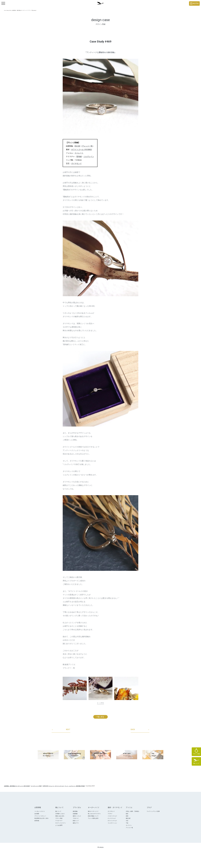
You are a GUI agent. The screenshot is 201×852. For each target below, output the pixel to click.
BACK (140, 729)
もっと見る (100, 703)
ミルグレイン (88, 156)
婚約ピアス (76, 823)
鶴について (58, 811)
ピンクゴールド (112, 818)
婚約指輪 (75, 811)
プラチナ (110, 813)
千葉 (127, 823)
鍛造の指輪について (93, 816)
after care (127, 754)
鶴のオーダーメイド (93, 811)
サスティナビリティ (60, 823)
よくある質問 (58, 825)
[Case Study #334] (101, 688)
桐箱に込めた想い (60, 816)
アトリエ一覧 (129, 827)
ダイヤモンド (76, 163)
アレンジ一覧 (87, 146)
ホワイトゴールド (112, 820)
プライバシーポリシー (40, 816)
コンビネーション (112, 823)
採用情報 (36, 820)
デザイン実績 (58, 818)
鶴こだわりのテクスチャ (94, 813)
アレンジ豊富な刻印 (93, 818)
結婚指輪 (75, 813)
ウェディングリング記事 (153, 811)
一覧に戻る (100, 717)
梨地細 (79, 156)
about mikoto (48, 754)
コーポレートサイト (39, 811)
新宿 (127, 816)
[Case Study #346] (75, 688)
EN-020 (77, 146)
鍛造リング (76, 820)
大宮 (127, 820)
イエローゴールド (112, 816)
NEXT (61, 729)
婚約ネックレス (77, 816)
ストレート (79, 153)
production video (100, 754)
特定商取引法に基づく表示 (41, 818)
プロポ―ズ (75, 818)
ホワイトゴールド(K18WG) (81, 149)
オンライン (129, 825)
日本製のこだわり (60, 813)
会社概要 (36, 813)
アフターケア (58, 820)
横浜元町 (128, 818)
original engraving (74, 754)
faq (152, 754)
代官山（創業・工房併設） (133, 811)
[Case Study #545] (126, 688)
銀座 (127, 813)
